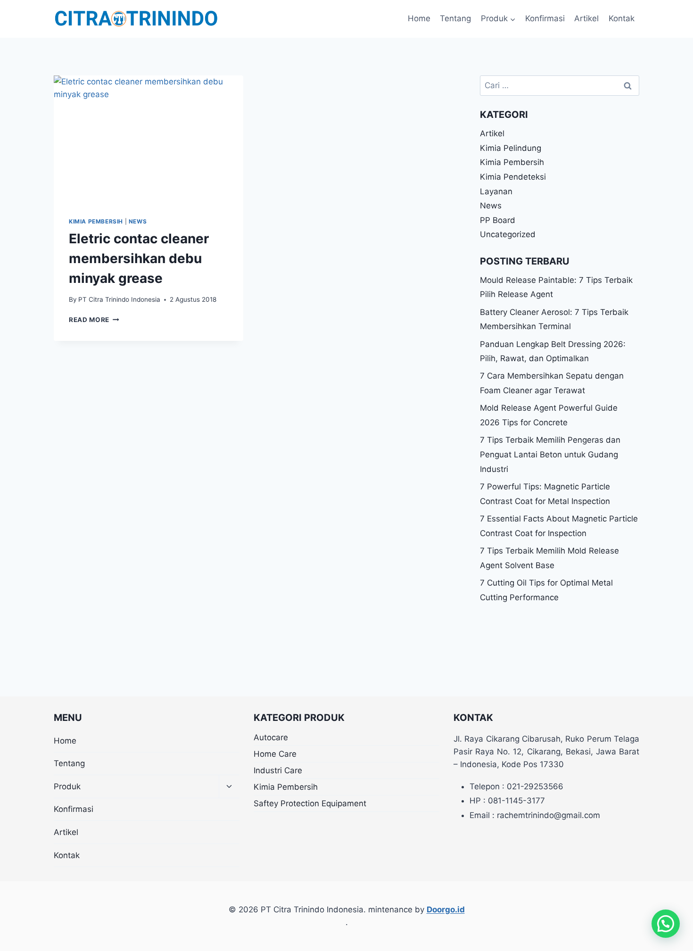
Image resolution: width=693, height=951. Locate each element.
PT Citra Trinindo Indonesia (119, 299)
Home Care (275, 754)
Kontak (622, 18)
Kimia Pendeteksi (513, 177)
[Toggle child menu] (229, 786)
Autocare (271, 737)
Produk (67, 786)
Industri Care (278, 770)
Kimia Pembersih (96, 221)
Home (419, 18)
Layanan (496, 191)
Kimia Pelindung (510, 148)
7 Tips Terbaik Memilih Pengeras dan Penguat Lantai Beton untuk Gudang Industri (550, 454)
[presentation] (148, 138)
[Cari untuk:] (559, 85)
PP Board (497, 220)
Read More (94, 319)
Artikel (586, 18)
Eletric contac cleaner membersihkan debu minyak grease (139, 258)
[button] (666, 924)
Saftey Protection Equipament (310, 803)
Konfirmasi (545, 18)
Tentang (455, 18)
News (138, 221)
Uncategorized (508, 234)
